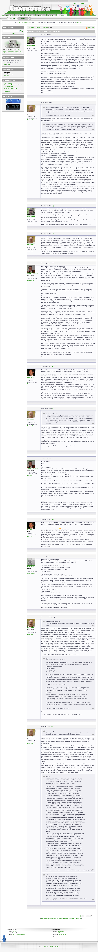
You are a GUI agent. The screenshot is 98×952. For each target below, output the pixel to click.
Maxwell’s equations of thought (48, 918)
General (38, 27)
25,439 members (62, 934)
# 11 (52, 726)
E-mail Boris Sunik (31, 573)
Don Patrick (30, 377)
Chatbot (23, 0)
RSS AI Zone (90, 27)
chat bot (45, 0)
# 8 (53, 519)
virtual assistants (38, 0)
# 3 (53, 233)
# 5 (53, 366)
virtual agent (10, 51)
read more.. (80, 22)
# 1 (52, 102)
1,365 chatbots (61, 931)
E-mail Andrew (30, 52)
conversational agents (56, 0)
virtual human (64, 0)
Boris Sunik (30, 566)
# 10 (53, 617)
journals (19, 932)
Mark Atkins (30, 113)
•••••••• (13, 33)
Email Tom (6, 75)
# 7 (53, 458)
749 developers (62, 932)
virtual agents (31, 0)
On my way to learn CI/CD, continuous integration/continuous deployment (12, 90)
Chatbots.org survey (24, 22)
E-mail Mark (30, 119)
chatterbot (72, 0)
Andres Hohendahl (32, 273)
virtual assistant (7, 53)
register (88, 916)
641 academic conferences (19, 934)
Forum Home (30, 27)
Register (82, 3)
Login (4, 64)
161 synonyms (61, 936)
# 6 (52, 408)
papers (24, 932)
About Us (46, 946)
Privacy (51, 946)
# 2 (53, 205)
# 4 (53, 263)
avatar (15, 53)
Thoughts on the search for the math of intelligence (69, 918)
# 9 (53, 556)
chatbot (5, 51)
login (82, 916)
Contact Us (57, 946)
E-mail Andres (30, 280)
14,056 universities (19, 936)
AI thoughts (45, 27)
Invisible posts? (8, 83)
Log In (75, 3)
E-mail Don (29, 383)
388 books (15, 931)
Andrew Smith (31, 45)
